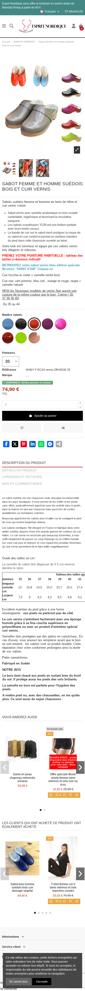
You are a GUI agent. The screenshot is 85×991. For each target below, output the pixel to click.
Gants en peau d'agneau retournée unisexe (22, 778)
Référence (9, 369)
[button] (41, 810)
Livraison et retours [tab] (22, 477)
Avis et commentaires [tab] (22, 484)
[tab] (42, 489)
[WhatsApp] (41, 444)
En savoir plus (18, 981)
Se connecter (8, 989)
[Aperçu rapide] (28, 769)
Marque (7, 375)
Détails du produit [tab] (19, 470)
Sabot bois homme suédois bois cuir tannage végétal (22, 888)
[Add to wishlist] (22, 428)
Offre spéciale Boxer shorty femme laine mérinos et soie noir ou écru (63, 779)
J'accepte (42, 981)
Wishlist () (75, 11)
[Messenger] (50, 444)
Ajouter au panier (45, 415)
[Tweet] (15, 444)
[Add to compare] (63, 428)
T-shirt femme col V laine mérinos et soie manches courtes (63, 888)
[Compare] (22, 769)
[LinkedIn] (32, 444)
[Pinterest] (24, 444)
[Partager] (6, 444)
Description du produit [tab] (24, 463)
